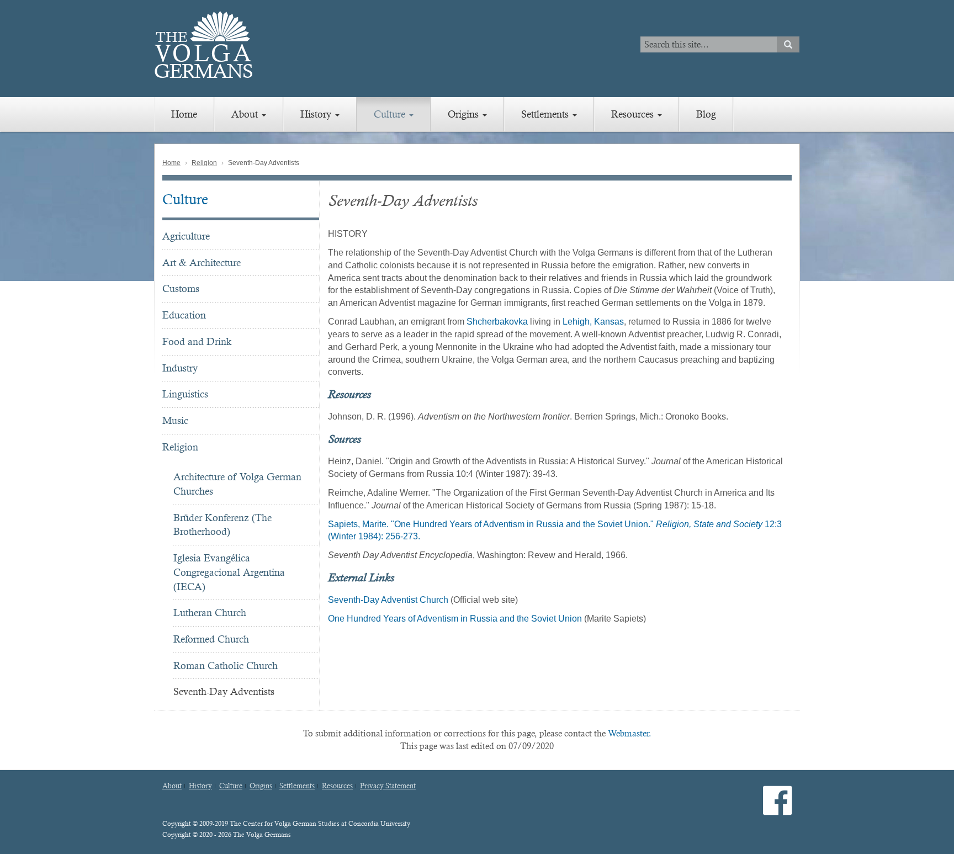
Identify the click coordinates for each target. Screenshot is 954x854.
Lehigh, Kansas (593, 321)
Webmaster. (629, 733)
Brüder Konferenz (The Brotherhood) (222, 525)
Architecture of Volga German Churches (237, 484)
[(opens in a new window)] (777, 809)
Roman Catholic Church (225, 665)
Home (184, 114)
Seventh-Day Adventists (223, 691)
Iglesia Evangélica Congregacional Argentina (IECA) (229, 572)
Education (184, 315)
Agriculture (186, 236)
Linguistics (185, 394)
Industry (180, 368)
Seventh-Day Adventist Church (388, 599)
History (317, 114)
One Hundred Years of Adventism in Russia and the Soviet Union (455, 618)
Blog (706, 114)
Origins (464, 114)
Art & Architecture (201, 262)
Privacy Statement (388, 786)
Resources (633, 114)
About (246, 114)
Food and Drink (196, 341)
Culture (391, 114)
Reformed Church (211, 639)
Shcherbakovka (497, 321)
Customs (180, 288)
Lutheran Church (209, 612)
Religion (204, 163)
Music (175, 420)
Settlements (546, 114)
